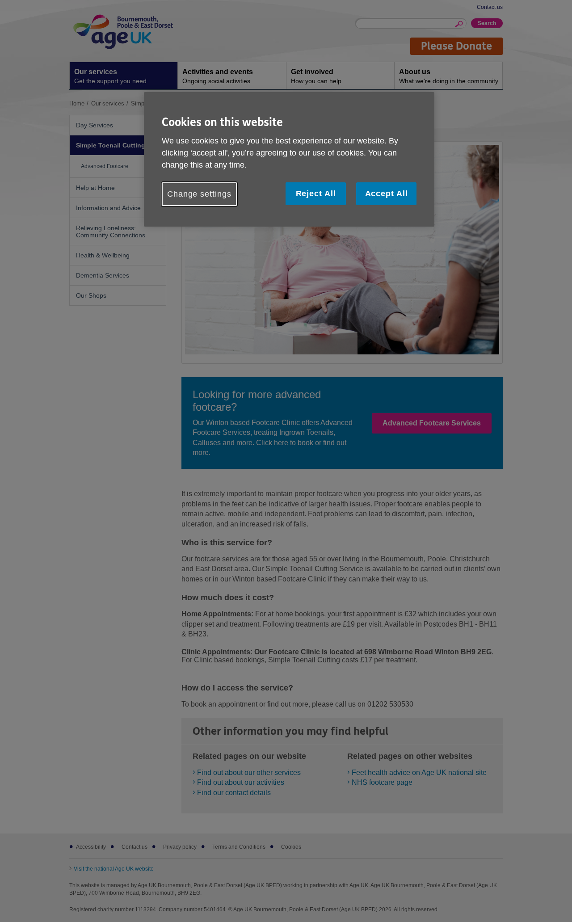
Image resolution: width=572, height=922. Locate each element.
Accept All (386, 193)
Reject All (316, 193)
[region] (289, 159)
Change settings (199, 193)
